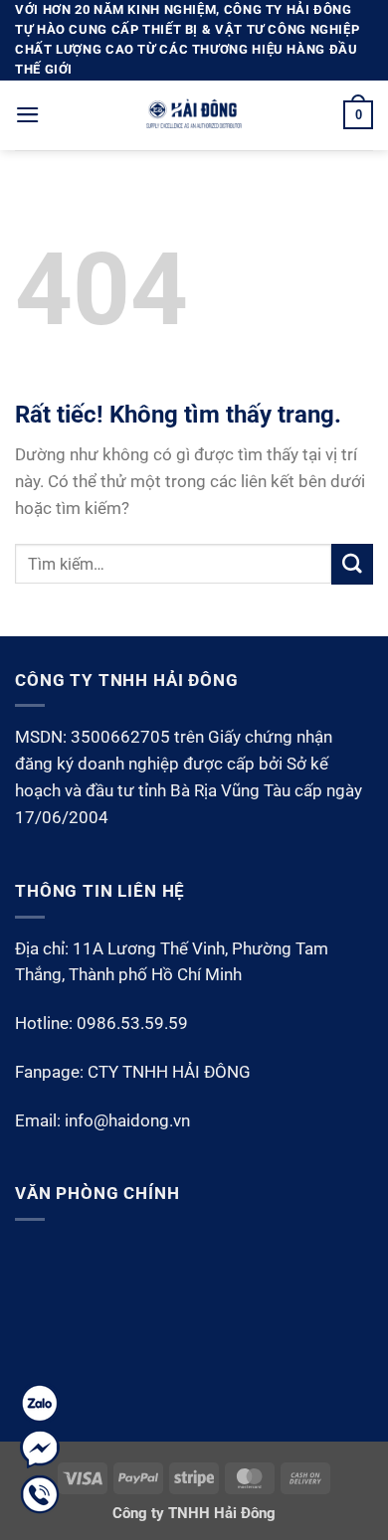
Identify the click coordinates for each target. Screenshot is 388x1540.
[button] (28, 114)
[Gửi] (352, 564)
